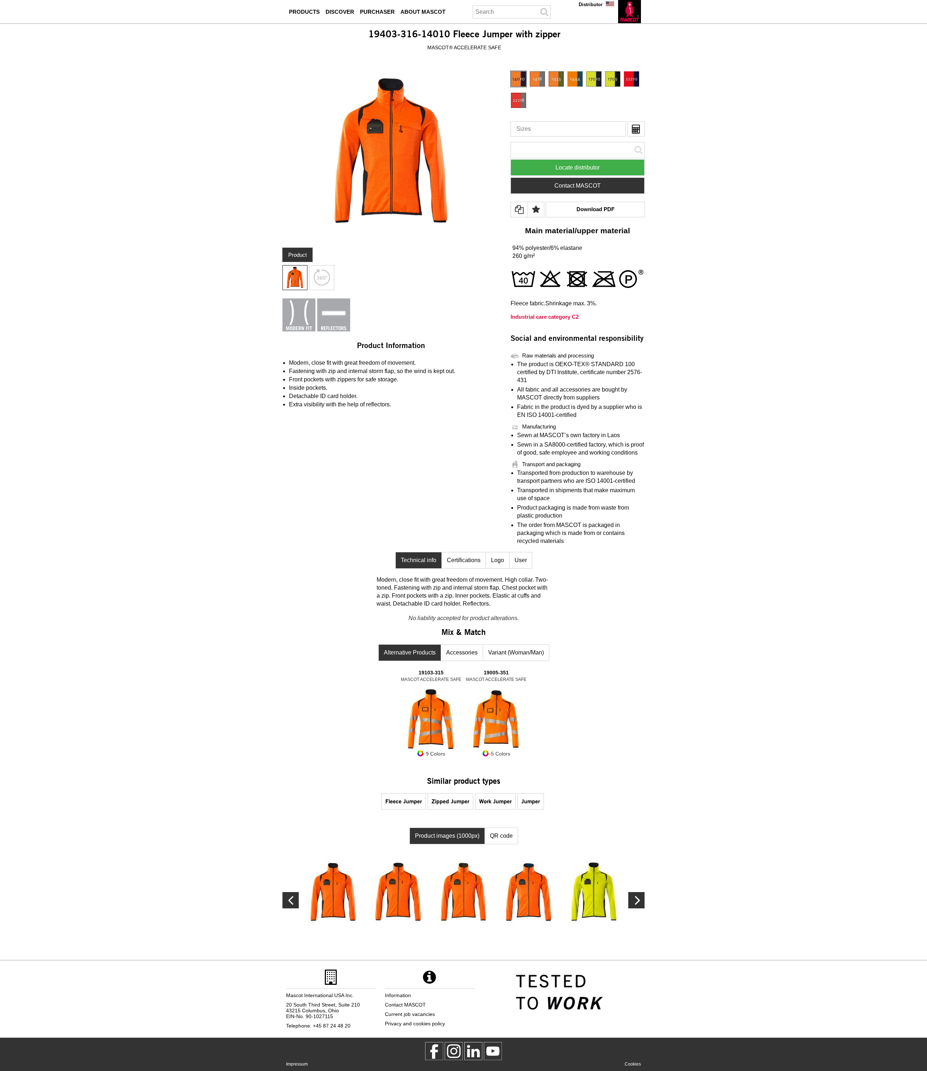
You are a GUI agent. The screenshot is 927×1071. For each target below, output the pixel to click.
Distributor (591, 4)
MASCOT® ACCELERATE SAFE (464, 47)
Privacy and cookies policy (415, 1023)
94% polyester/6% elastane (547, 248)
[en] (629, 11)
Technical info (418, 560)
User (521, 560)
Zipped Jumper (450, 801)
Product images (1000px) (447, 836)
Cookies (633, 1064)
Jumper (530, 801)
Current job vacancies (410, 1014)
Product (297, 255)
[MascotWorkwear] (434, 1051)
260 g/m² (523, 256)
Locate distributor (577, 167)
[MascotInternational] (493, 1051)
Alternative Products (410, 652)
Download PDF (595, 209)
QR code (501, 836)
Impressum (297, 1064)
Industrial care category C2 (545, 317)
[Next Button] (290, 900)
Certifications (464, 560)
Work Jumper (495, 801)
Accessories (462, 652)
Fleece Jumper (403, 801)
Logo (497, 560)
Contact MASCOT (577, 186)
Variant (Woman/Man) (516, 652)
